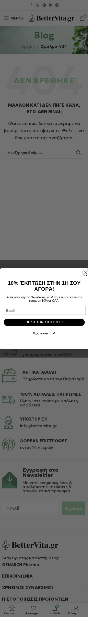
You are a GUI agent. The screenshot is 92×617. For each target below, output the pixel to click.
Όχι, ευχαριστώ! (44, 333)
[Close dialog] (85, 272)
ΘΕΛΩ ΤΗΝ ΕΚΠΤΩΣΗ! (44, 321)
